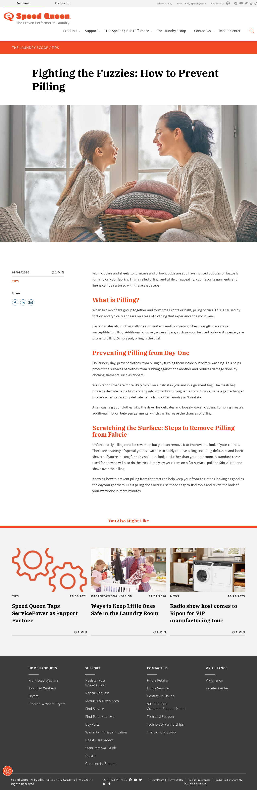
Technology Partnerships (165, 724)
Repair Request (97, 693)
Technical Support (160, 716)
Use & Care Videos (99, 740)
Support (91, 31)
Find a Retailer (158, 680)
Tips (55, 47)
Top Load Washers (42, 688)
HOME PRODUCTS (43, 668)
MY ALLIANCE (216, 668)
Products (70, 31)
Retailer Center (216, 688)
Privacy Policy (156, 780)
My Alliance (214, 680)
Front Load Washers (43, 680)
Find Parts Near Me (99, 716)
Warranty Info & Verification (106, 732)
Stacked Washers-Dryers (47, 704)
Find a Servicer (158, 688)
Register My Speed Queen (191, 3)
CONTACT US (157, 668)
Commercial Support (101, 763)
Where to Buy (164, 3)
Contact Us (202, 31)
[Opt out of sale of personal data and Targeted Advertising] (8, 771)
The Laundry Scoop (171, 31)
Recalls (90, 756)
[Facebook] (15, 302)
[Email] (31, 302)
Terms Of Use (176, 780)
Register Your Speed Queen (95, 682)
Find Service (217, 3)
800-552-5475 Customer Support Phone (166, 706)
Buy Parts (92, 724)
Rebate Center (230, 31)
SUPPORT (92, 668)
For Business (62, 3)
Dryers (33, 696)
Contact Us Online (160, 696)
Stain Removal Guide (101, 748)
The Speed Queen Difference (127, 31)
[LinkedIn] (23, 302)
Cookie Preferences (199, 780)
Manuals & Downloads (102, 701)
